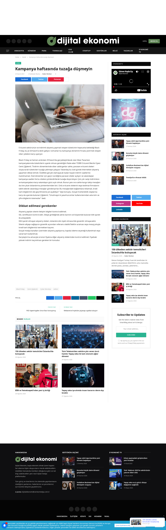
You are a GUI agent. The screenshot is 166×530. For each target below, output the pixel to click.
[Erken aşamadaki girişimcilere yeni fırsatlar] (115, 461)
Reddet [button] (150, 525)
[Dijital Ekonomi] (83, 41)
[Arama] (158, 50)
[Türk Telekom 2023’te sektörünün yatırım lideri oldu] (115, 473)
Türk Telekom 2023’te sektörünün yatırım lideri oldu (137, 471)
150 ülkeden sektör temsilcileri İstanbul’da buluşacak (34, 352)
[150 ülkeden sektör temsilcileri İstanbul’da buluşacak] (36, 337)
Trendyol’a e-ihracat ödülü (136, 177)
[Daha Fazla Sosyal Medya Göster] (66, 79)
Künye (83, 516)
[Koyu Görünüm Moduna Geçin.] (154, 51)
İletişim (73, 516)
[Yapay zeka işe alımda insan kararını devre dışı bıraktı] (83, 376)
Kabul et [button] (159, 525)
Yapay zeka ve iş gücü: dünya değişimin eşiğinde (135, 483)
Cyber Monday (45, 289)
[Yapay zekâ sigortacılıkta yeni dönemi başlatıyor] (118, 144)
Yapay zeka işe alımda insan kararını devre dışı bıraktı (83, 391)
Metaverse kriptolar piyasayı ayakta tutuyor (81, 310)
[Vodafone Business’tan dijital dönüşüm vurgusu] (118, 168)
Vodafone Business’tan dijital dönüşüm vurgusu (137, 166)
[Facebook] (7, 153)
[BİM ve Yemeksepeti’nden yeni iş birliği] (36, 376)
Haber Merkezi (47, 74)
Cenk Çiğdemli (32, 289)
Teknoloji (57, 51)
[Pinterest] (7, 171)
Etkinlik (115, 245)
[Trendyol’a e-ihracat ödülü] (118, 180)
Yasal (106, 516)
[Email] (7, 176)
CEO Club (72, 51)
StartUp (86, 51)
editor (56, 289)
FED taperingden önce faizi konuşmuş (41, 310)
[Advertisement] (83, 17)
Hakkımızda (62, 516)
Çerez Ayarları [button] (139, 525)
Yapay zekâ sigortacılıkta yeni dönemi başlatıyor (137, 142)
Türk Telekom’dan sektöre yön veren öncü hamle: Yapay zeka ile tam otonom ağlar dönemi (80, 354)
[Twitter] (7, 159)
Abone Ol (154, 41)
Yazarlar (127, 51)
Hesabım (98, 516)
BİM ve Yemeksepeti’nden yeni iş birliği (32, 390)
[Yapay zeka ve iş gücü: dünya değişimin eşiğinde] (115, 485)
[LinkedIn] (7, 165)
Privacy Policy (132, 343)
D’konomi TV (144, 51)
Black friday (20, 289)
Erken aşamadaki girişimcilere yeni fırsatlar (135, 459)
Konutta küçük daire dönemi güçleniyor (137, 154)
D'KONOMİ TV (115, 452)
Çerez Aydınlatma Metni (124, 525)
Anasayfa (19, 51)
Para (44, 51)
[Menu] (7, 50)
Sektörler (101, 51)
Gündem (32, 51)
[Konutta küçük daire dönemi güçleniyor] (118, 156)
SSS (90, 516)
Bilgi (114, 51)
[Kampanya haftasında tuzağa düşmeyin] (59, 113)
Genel (18, 63)
